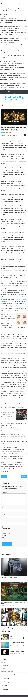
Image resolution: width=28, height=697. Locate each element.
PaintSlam (22, 292)
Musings (8, 132)
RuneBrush (14, 135)
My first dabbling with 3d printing (10, 578)
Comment (5, 492)
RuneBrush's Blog (14, 97)
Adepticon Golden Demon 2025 (17, 635)
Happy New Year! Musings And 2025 (17, 643)
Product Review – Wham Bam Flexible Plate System (5, 476)
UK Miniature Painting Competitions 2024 (11, 674)
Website (4, 521)
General (2, 132)
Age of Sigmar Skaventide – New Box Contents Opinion (13, 602)
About (3, 662)
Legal (3, 668)
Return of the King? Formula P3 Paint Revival (17, 650)
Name (4, 508)
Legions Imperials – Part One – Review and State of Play (24, 476)
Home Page (5, 665)
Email (4, 514)
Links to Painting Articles (7, 671)
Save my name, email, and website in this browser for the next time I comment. (6, 534)
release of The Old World (16, 288)
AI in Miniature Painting (7, 628)
